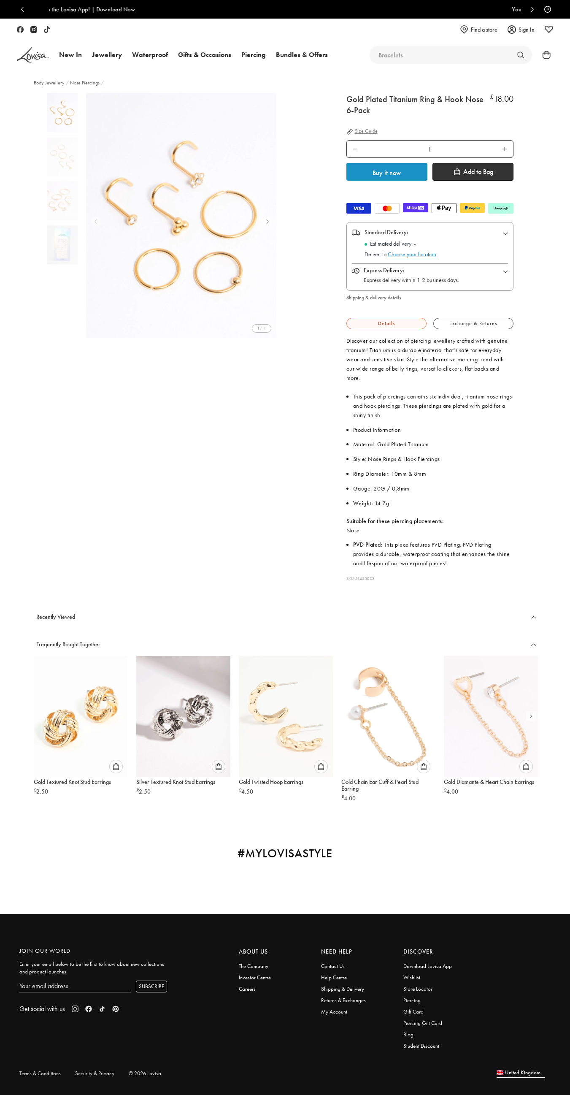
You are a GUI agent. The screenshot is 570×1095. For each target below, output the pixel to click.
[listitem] (181, 215)
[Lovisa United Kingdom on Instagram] (33, 29)
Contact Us (333, 966)
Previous (95, 221)
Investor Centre (255, 977)
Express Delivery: (384, 270)
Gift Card (413, 1011)
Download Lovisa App (427, 966)
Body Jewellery (50, 82)
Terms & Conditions (40, 1073)
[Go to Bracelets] (521, 55)
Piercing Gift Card (422, 1023)
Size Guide (366, 131)
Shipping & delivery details (373, 297)
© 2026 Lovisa (145, 1073)
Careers (247, 988)
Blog (408, 1034)
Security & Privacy (94, 1073)
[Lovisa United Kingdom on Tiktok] (47, 29)
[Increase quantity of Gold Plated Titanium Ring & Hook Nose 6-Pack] (504, 149)
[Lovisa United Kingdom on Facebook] (20, 29)
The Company (253, 966)
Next (267, 221)
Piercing (412, 1000)
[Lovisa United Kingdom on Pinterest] (115, 1009)
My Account (334, 1011)
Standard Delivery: (386, 232)
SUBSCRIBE (151, 986)
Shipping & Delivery (342, 988)
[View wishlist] (549, 29)
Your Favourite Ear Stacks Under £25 (358, 9)
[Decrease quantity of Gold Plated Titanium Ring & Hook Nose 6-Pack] (355, 149)
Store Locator (417, 988)
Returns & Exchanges (343, 1000)
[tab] (386, 323)
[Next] (531, 716)
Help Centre (334, 977)
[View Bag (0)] (544, 55)
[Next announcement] (530, 9)
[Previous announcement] (24, 9)
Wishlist (411, 977)
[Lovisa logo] (33, 55)
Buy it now (387, 172)
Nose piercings (85, 82)
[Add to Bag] (116, 766)
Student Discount (421, 1045)
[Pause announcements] (545, 9)
